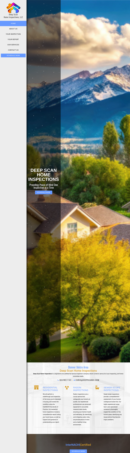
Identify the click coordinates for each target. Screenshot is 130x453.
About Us (13, 29)
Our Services (13, 45)
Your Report (13, 39)
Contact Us (13, 50)
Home (13, 23)
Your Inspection (13, 34)
